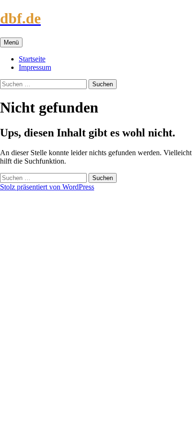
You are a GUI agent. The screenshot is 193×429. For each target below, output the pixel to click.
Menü (11, 42)
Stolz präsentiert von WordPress (47, 187)
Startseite (32, 59)
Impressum (35, 67)
